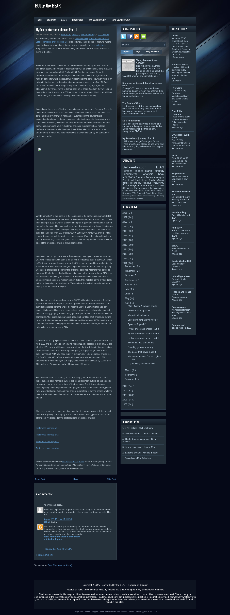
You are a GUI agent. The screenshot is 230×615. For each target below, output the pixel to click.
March (128, 370)
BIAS (160, 167)
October (129, 275)
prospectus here (98, 45)
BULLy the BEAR (48, 5)
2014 (125, 249)
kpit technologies (53, 539)
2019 (125, 226)
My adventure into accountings (149, 188)
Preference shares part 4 (47, 448)
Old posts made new (145, 190)
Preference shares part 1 (47, 428)
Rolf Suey (177, 227)
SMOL (175, 245)
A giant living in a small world (142, 363)
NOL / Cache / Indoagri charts (142, 306)
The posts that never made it (142, 352)
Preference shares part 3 (47, 441)
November (130, 271)
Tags (138, 51)
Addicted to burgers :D (139, 310)
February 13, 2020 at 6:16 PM (58, 549)
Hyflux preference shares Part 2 (143, 333)
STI (124, 188)
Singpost (141, 193)
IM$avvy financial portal (73, 462)
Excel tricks (152, 193)
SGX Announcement (97, 20)
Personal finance (133, 170)
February (129, 375)
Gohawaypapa (179, 307)
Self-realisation (139, 167)
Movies (130, 188)
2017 (125, 235)
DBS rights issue (131, 120)
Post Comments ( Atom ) (60, 565)
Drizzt (175, 35)
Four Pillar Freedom (177, 112)
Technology (136, 183)
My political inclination (138, 315)
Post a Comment (44, 555)
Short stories (142, 180)
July (127, 289)
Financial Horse (180, 64)
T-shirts (131, 198)
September (130, 280)
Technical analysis (155, 177)
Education (66, 34)
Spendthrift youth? (137, 324)
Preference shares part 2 (47, 435)
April (127, 303)
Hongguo (148, 183)
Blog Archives (152, 51)
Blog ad (160, 190)
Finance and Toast (181, 292)
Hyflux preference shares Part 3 (143, 329)
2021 (125, 217)
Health (161, 193)
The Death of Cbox (132, 103)
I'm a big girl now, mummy (140, 347)
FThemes (86, 611)
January (129, 379)
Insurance (143, 185)
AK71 (174, 155)
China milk (128, 190)
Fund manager (130, 185)
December (130, 266)
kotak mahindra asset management (62, 536)
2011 (125, 263)
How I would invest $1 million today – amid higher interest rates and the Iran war (181, 72)
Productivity (158, 183)
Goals (64, 20)
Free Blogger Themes (126, 611)
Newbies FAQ (129, 193)
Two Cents (177, 88)
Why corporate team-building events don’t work (181, 313)
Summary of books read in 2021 (181, 326)
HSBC (134, 196)
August (129, 284)
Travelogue (138, 198)
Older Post (111, 479)
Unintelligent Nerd (181, 276)
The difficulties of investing (141, 342)
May (127, 298)
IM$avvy (76, 34)
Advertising (160, 196)
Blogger (143, 585)
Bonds (152, 180)
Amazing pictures (156, 185)
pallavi (47, 522)
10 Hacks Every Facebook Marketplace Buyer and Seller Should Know (180, 96)
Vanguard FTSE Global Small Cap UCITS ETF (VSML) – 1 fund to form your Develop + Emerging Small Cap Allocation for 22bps (181, 46)
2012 (125, 258)
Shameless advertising (146, 196)
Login (39, 20)
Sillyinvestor (178, 173)
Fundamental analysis (140, 174)
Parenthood (128, 180)
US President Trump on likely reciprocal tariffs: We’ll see (181, 200)
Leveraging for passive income (143, 320)
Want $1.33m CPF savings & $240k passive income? (180, 161)
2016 (125, 240)
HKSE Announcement (121, 20)
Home (75, 479)
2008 (125, 395)
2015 (125, 245)
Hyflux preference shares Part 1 (56, 29)
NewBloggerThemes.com (146, 611)
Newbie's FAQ (77, 20)
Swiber (125, 198)
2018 (125, 231)
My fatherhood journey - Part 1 (138, 138)
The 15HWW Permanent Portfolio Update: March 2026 (181, 143)
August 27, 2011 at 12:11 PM (58, 519)
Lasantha (111, 611)
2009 (125, 390)
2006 (125, 404)
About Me (51, 20)
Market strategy (88, 34)
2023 (125, 213)
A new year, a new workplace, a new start (180, 179)
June (127, 293)
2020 (125, 222)
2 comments (103, 34)
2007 (125, 399)
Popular (126, 51)
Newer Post (40, 479)
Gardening (127, 196)
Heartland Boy (179, 212)
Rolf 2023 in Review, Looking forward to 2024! (181, 233)
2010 (125, 386)
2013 (125, 254)
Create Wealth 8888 (181, 261)
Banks (126, 183)
